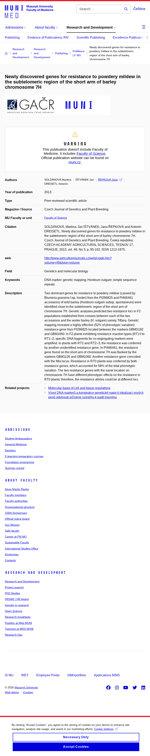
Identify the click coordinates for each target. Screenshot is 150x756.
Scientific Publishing (91, 37)
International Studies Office (21, 548)
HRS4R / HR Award (17, 599)
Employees (12, 554)
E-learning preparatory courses (24, 456)
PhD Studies (12, 593)
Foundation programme (19, 462)
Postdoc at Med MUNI (18, 623)
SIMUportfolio (76, 675)
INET (25, 675)
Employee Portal (47, 675)
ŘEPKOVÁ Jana (108, 179)
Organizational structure (20, 507)
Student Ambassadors (18, 438)
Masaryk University (26, 687)
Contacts (10, 560)
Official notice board (17, 518)
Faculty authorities (16, 500)
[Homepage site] (29, 11)
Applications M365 (107, 675)
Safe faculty (12, 530)
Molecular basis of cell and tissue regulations (79, 388)
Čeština (139, 9)
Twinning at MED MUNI (19, 628)
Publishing (12, 37)
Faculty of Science (91, 154)
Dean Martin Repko (17, 489)
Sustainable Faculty (17, 542)
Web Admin (12, 692)
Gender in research (17, 605)
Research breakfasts (17, 616)
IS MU (9, 675)
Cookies (28, 692)
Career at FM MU (16, 536)
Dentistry (10, 450)
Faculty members (15, 495)
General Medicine (16, 444)
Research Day (13, 634)
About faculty (21, 480)
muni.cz (75, 162)
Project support (14, 587)
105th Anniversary (16, 512)
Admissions (17, 429)
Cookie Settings (103, 729)
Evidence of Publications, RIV (48, 37)
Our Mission (12, 524)
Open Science (13, 611)
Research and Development (35, 572)
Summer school (14, 468)
